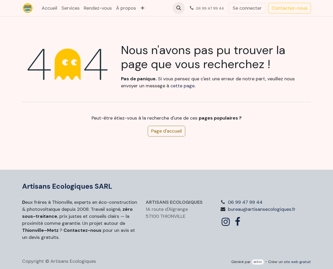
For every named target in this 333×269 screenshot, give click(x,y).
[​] (226, 221)
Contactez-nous (290, 8)
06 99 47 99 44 (245, 202)
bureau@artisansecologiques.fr (262, 209)
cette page (182, 86)
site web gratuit (297, 261)
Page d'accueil (166, 131)
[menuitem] (49, 8)
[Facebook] (237, 221)
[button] (179, 8)
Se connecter (247, 8)
